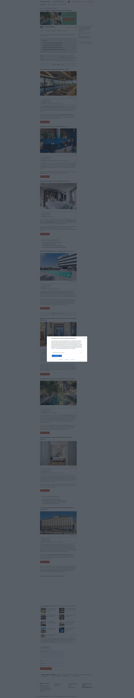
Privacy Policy (73, 359)
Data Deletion (61, 359)
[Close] (85, 338)
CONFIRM (57, 355)
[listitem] (67, 352)
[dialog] (67, 349)
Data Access (67, 359)
